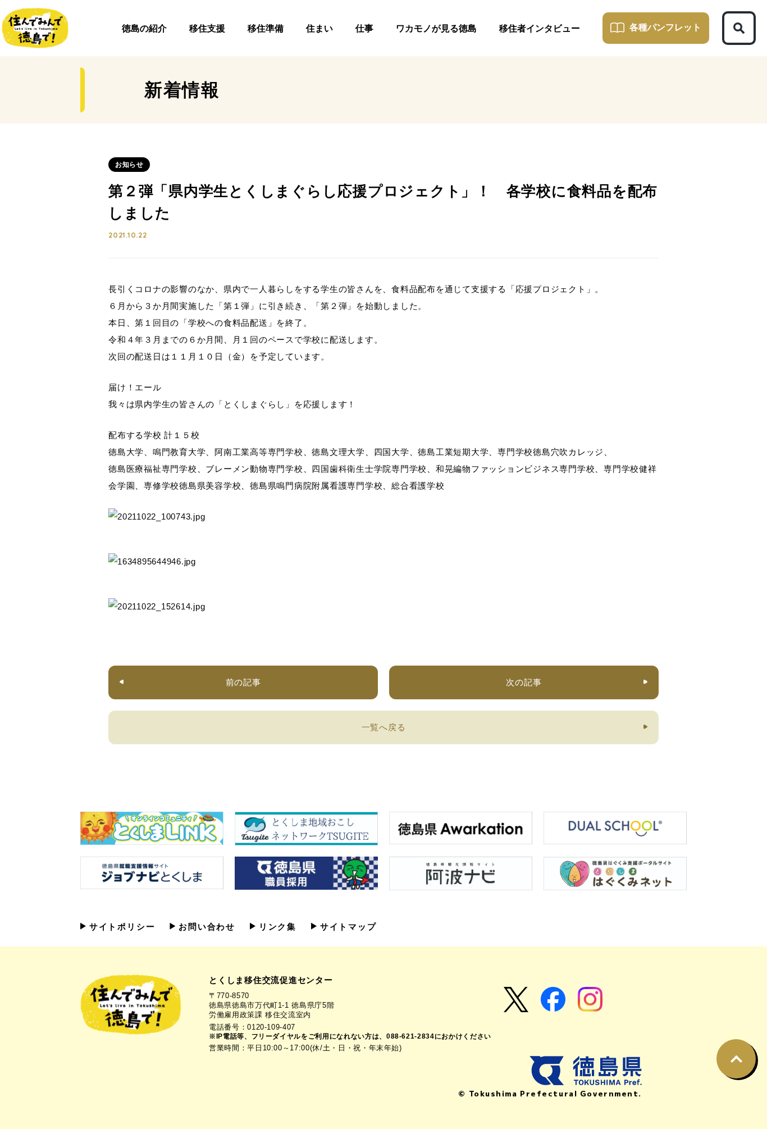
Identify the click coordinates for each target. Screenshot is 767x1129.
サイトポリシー (120, 926)
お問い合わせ (205, 926)
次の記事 (523, 682)
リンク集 (275, 926)
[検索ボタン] (739, 28)
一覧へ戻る (384, 727)
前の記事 (243, 682)
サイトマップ (347, 926)
